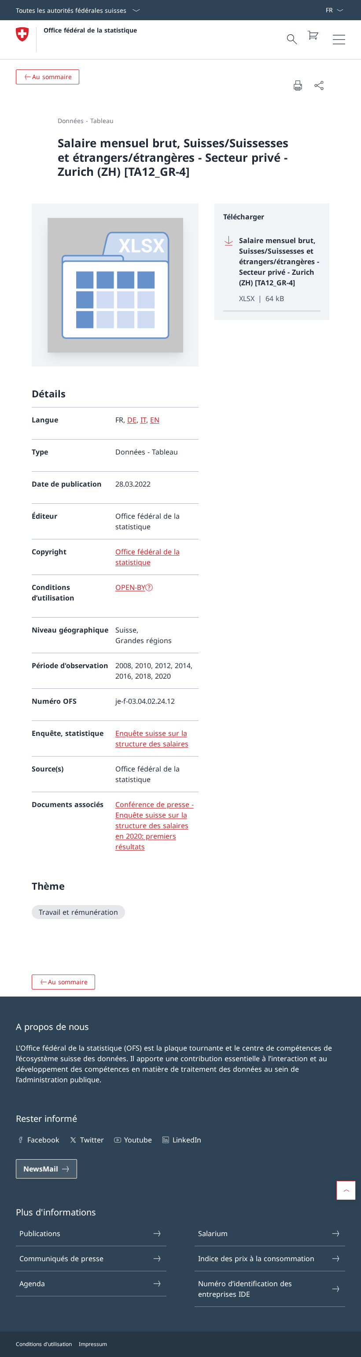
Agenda (32, 1283)
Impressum (93, 1344)
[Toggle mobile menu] (339, 39)
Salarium (213, 1233)
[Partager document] (318, 85)
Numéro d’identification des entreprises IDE (245, 1289)
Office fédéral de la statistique (90, 30)
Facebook (43, 1140)
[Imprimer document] (297, 85)
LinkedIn (187, 1140)
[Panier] (312, 35)
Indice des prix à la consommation (256, 1258)
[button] (346, 1190)
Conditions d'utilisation (44, 1344)
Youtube (138, 1140)
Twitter (91, 1140)
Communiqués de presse (61, 1258)
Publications (39, 1233)
